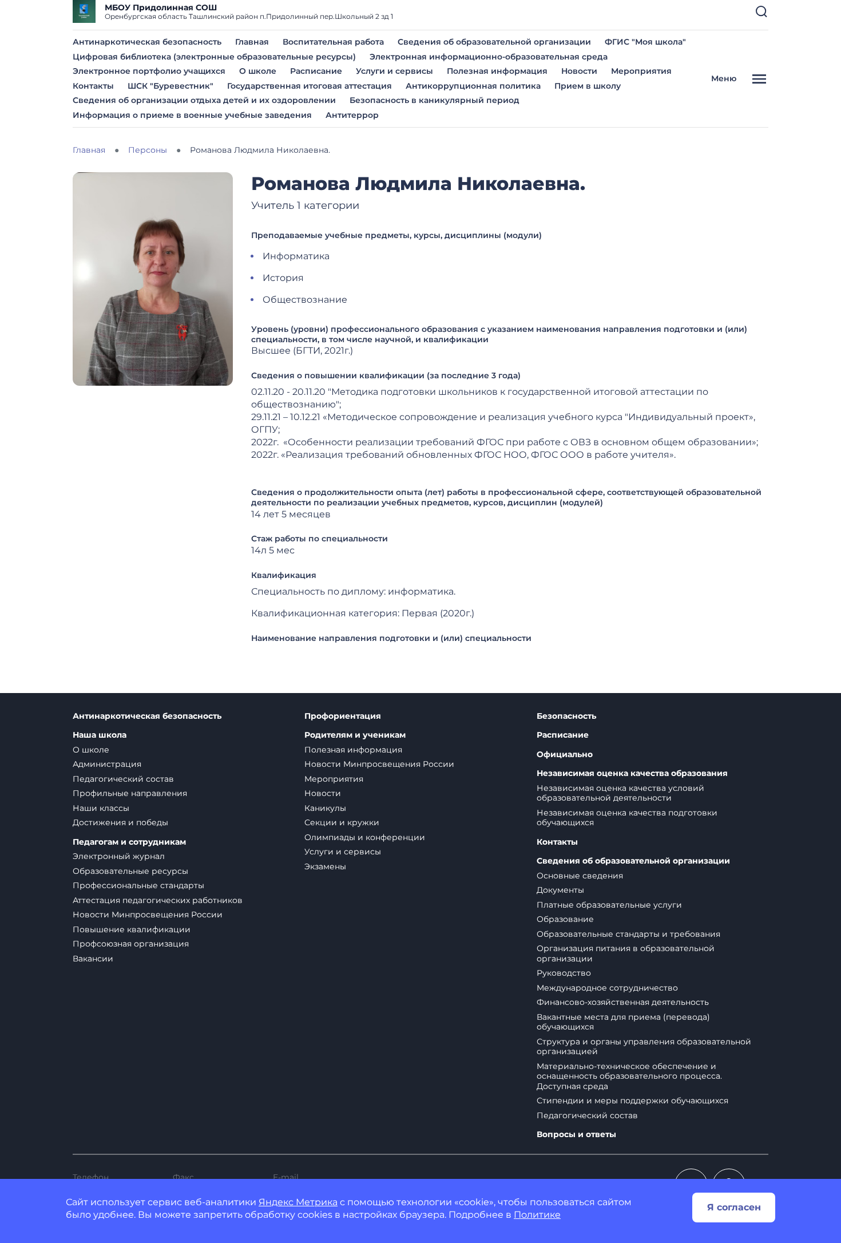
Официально (565, 754)
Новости (579, 71)
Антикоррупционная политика (473, 86)
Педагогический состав (123, 779)
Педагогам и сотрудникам (129, 842)
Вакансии (93, 958)
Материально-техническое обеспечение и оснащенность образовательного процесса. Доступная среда (629, 1076)
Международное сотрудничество (607, 988)
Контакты (93, 86)
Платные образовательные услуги (609, 905)
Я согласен (734, 1207)
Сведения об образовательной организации (494, 42)
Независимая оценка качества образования (632, 773)
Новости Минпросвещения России (148, 914)
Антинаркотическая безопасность (147, 42)
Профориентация (342, 716)
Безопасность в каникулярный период (434, 100)
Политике (537, 1214)
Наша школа (99, 735)
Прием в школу (587, 86)
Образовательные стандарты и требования (628, 934)
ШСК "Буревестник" (170, 86)
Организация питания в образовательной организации (626, 953)
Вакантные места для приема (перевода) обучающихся (623, 1022)
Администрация (107, 764)
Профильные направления (130, 793)
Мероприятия (641, 71)
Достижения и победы (120, 822)
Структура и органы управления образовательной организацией (644, 1046)
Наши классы (101, 808)
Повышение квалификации (132, 929)
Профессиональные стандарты (138, 885)
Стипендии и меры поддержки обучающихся (632, 1100)
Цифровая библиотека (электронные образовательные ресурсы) (214, 57)
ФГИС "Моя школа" (645, 42)
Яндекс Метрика (298, 1202)
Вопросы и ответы (576, 1134)
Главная (252, 42)
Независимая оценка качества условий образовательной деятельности (620, 793)
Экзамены (325, 866)
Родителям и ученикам (355, 735)
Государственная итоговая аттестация (309, 86)
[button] (761, 11)
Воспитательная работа (333, 42)
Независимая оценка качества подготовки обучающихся (627, 817)
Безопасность (566, 716)
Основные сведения (580, 875)
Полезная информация (497, 71)
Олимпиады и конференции (364, 837)
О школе (257, 71)
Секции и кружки (341, 822)
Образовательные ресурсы (130, 871)
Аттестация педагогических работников (158, 900)
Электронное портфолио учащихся (149, 71)
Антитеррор (352, 115)
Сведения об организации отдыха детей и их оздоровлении (204, 100)
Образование (565, 919)
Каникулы (325, 808)
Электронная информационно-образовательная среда (489, 57)
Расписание (316, 71)
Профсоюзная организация (131, 944)
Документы (560, 890)
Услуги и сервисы (394, 71)
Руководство (564, 973)
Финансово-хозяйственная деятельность (623, 1002)
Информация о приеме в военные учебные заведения (192, 115)
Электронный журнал (119, 856)
